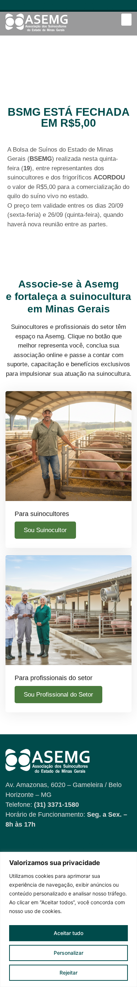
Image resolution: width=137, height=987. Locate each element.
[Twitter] (103, 7)
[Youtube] (34, 7)
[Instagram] (48, 7)
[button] (126, 20)
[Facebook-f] (21, 7)
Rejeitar (68, 972)
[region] (68, 919)
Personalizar (68, 953)
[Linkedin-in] (61, 7)
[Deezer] (117, 7)
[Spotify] (89, 7)
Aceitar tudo (68, 933)
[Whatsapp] (75, 7)
